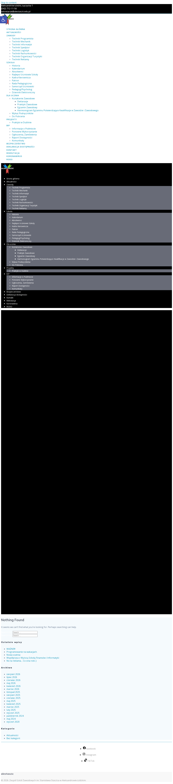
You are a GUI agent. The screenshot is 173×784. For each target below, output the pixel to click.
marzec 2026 (12, 689)
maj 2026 (11, 683)
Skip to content (8, 2)
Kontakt (11, 150)
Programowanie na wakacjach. (21, 651)
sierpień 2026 (13, 674)
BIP (8, 125)
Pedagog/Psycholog (22, 89)
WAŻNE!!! (10, 648)
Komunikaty (18, 140)
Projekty (11, 119)
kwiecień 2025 (13, 703)
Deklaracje (22, 101)
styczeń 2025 (12, 712)
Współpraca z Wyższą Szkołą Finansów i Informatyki (32, 657)
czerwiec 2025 (13, 697)
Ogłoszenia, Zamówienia (24, 134)
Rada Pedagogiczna (22, 83)
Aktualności (13, 32)
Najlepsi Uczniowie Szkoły (25, 74)
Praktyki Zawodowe (27, 104)
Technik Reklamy (20, 59)
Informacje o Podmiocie (24, 128)
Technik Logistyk (20, 50)
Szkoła (10, 62)
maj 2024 (11, 718)
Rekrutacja (13, 153)
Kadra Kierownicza (21, 77)
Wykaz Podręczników (22, 113)
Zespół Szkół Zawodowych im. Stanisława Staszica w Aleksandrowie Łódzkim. (47, 780)
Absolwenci (17, 71)
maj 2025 (11, 700)
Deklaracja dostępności (20, 146)
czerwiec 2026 (13, 680)
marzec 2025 (12, 706)
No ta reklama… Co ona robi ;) (21, 660)
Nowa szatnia (13, 654)
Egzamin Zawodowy (27, 107)
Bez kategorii (13, 738)
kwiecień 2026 (13, 686)
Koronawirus (14, 156)
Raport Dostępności (22, 137)
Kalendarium (18, 68)
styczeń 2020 (12, 721)
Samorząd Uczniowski (23, 86)
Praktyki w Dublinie (21, 122)
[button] (3, 19)
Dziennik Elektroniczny (23, 92)
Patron (15, 80)
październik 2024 (15, 715)
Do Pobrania (18, 116)
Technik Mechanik (21, 41)
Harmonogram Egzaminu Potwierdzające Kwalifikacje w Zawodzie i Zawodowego (58, 110)
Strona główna (15, 29)
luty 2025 (11, 709)
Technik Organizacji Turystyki (27, 56)
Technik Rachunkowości (24, 53)
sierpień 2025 (13, 695)
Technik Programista (22, 38)
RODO (9, 159)
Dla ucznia (12, 95)
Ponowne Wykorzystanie (24, 131)
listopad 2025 (13, 692)
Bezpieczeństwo (15, 143)
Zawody (10, 35)
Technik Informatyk (22, 44)
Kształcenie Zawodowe (23, 98)
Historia (16, 65)
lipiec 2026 (11, 677)
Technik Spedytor (21, 47)
